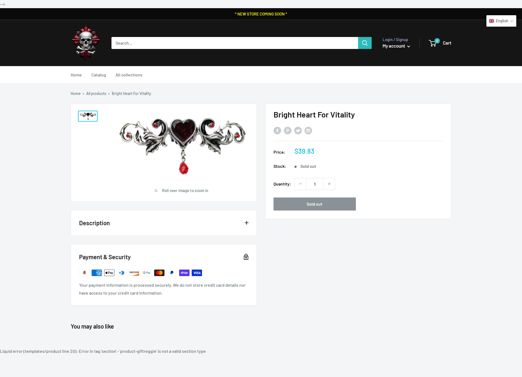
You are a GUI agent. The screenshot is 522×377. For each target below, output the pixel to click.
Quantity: (282, 183)
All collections (129, 74)
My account (394, 45)
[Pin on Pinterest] (287, 130)
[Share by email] (308, 130)
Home (76, 74)
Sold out (314, 203)
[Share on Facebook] (277, 130)
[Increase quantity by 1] (329, 184)
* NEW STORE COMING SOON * (261, 13)
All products (96, 93)
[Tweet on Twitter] (298, 130)
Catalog (98, 74)
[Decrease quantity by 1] (300, 184)
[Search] (365, 43)
